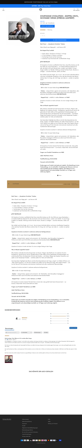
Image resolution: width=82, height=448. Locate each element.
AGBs (49, 421)
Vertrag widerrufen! (7, 419)
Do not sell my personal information (30, 432)
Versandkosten (51, 23)
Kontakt (23, 425)
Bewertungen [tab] (9, 328)
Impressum (24, 423)
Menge (42, 33)
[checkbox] (46, 332)
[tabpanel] (41, 347)
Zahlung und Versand (52, 423)
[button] (59, 314)
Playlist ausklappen (75, 184)
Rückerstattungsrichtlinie (27, 430)
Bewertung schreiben (73, 327)
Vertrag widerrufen (26, 436)
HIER (62, 152)
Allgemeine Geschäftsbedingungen (30, 428)
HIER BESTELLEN (64, 87)
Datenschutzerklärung (27, 421)
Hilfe (49, 419)
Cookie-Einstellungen (26, 434)
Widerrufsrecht (25, 419)
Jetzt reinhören (47, 26)
